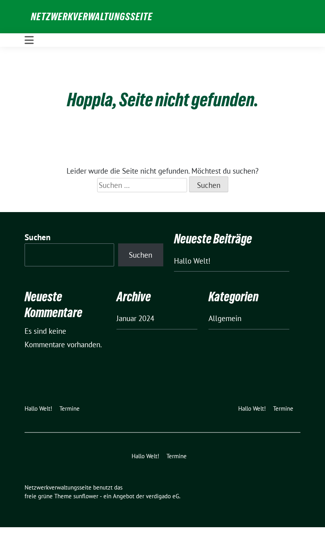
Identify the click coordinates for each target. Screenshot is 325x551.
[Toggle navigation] (29, 40)
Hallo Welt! (192, 261)
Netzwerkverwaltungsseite (92, 17)
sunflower (85, 496)
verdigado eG (162, 496)
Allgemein (224, 318)
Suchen (38, 237)
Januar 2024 (135, 318)
